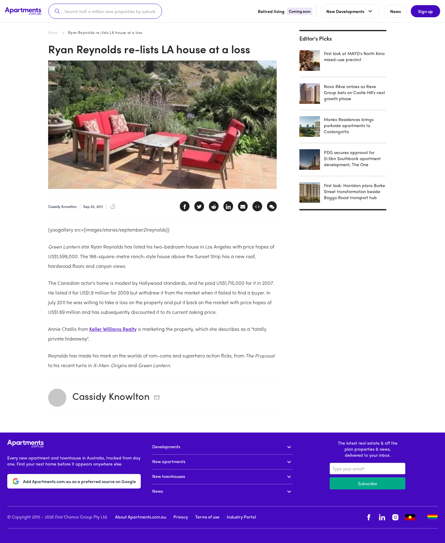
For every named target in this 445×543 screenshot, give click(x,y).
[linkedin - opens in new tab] (382, 517)
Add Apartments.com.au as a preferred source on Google (79, 481)
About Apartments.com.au (140, 517)
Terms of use (207, 517)
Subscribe (367, 483)
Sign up (425, 11)
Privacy (180, 517)
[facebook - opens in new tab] (368, 517)
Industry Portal (241, 517)
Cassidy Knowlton (111, 396)
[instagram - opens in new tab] (395, 517)
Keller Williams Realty (113, 328)
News (53, 32)
